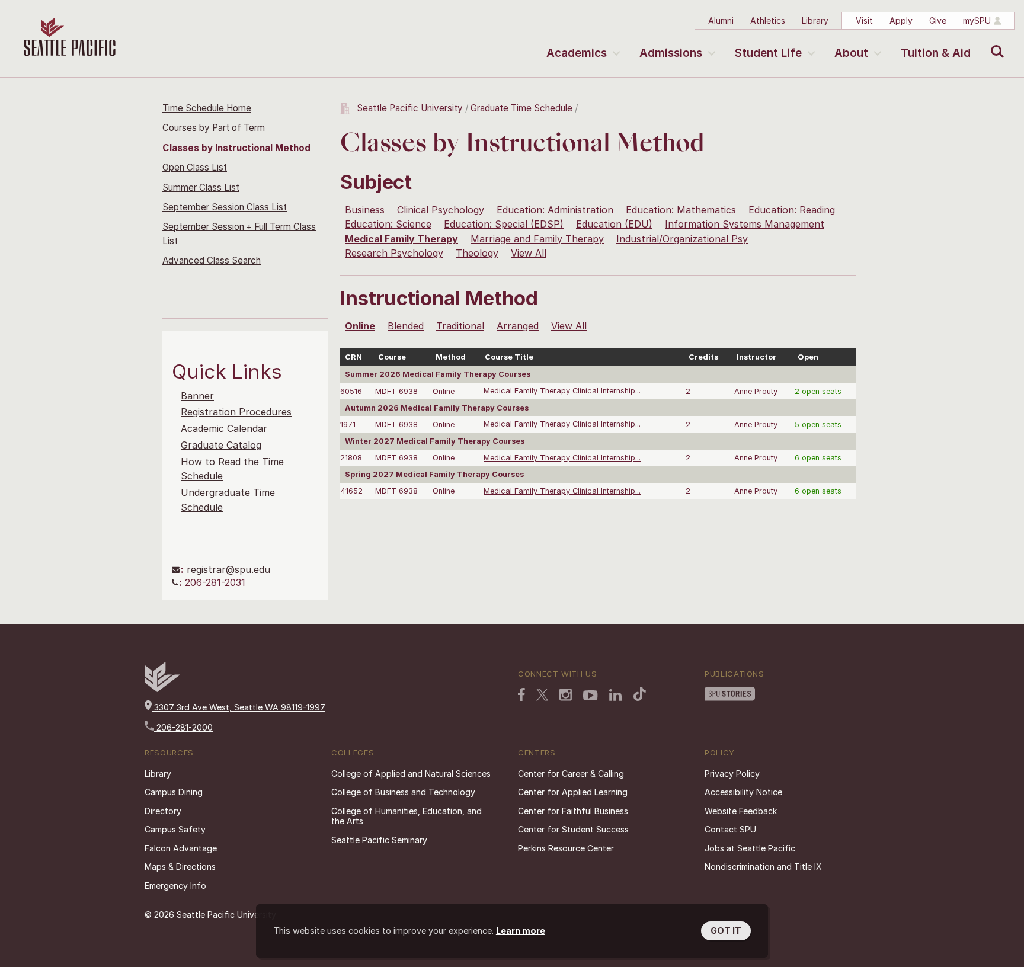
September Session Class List (224, 207)
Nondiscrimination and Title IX (763, 867)
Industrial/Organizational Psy (682, 239)
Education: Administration (555, 210)
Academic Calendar (224, 428)
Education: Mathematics (681, 210)
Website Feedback (741, 811)
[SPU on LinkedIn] (615, 695)
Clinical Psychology (440, 210)
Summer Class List (200, 187)
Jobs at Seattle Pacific (750, 848)
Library (815, 20)
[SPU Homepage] (162, 689)
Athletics (767, 20)
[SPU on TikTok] (639, 694)
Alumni (721, 20)
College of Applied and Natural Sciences (411, 774)
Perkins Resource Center (566, 848)
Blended (406, 326)
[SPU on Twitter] (542, 694)
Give (937, 20)
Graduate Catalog (221, 445)
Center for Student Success (573, 829)
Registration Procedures (236, 412)
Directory (163, 811)
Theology (477, 253)
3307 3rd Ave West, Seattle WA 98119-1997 (238, 707)
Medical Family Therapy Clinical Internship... (562, 391)
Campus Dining (174, 792)
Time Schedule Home (206, 108)
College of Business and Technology (403, 792)
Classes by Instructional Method (236, 147)
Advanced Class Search (211, 260)
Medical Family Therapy (401, 239)
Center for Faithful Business (573, 811)
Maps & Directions (180, 867)
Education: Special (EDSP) (504, 224)
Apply (901, 20)
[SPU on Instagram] (565, 695)
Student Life (768, 53)
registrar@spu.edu (228, 569)
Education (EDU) (614, 224)
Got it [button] (726, 931)
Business (365, 210)
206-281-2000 (183, 727)
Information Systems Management (744, 224)
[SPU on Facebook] (521, 694)
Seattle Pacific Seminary (379, 840)
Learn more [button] (520, 931)
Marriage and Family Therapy (537, 239)
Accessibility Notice (743, 792)
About (851, 53)
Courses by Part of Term (213, 127)
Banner (197, 396)
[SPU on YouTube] (590, 695)
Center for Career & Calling (571, 774)
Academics (576, 53)
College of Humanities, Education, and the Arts (406, 816)
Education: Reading (791, 210)
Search (994, 42)
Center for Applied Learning (573, 792)
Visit (864, 20)
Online (360, 326)
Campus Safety (175, 829)
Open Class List (194, 167)
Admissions (670, 53)
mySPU (977, 20)
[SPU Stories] (730, 694)
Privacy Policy (732, 774)
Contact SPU (730, 829)
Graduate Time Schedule (523, 108)
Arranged (518, 326)
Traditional (460, 326)
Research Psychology (394, 253)
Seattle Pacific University (410, 108)
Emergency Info (175, 885)
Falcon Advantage (181, 848)
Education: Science (388, 224)
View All (528, 253)
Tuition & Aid (936, 53)
